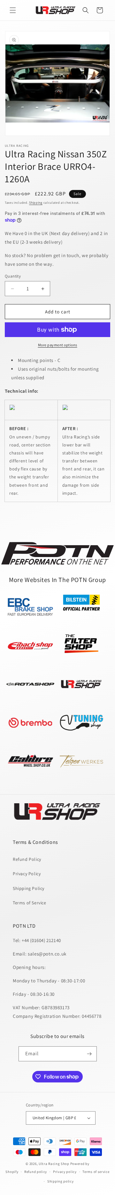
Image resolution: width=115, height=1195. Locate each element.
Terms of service (95, 1171)
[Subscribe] (89, 1053)
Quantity (13, 276)
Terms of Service (29, 903)
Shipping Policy (28, 888)
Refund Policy (27, 859)
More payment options (57, 344)
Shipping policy (60, 1181)
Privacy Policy (27, 874)
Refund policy (35, 1171)
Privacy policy (65, 1171)
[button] (13, 10)
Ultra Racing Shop (54, 1163)
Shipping (35, 202)
